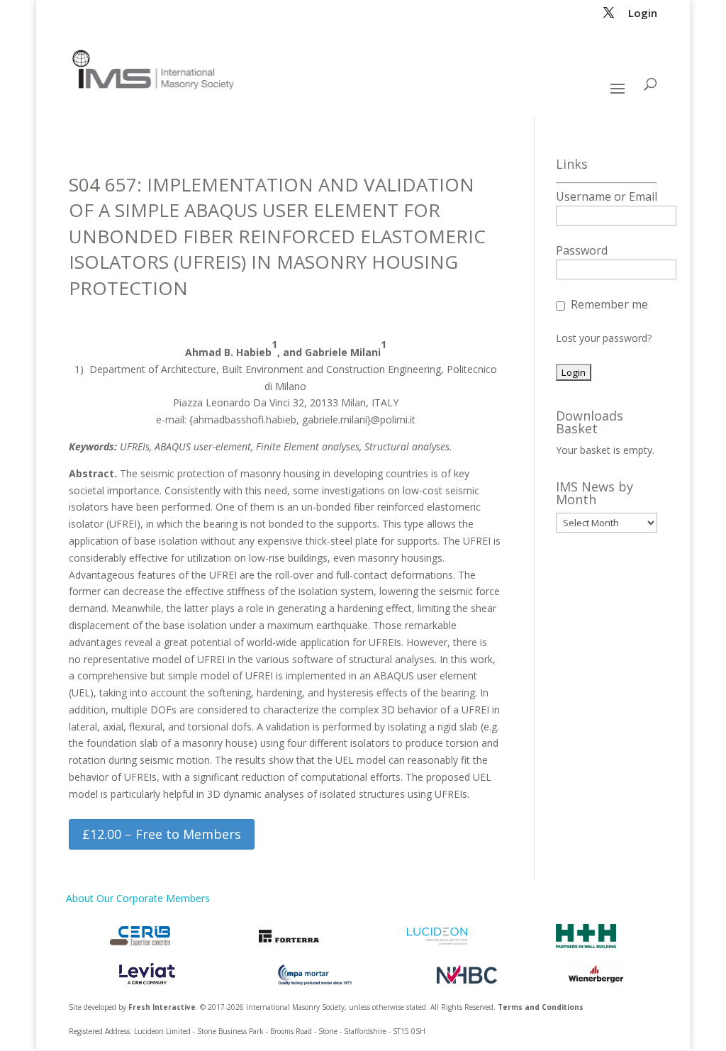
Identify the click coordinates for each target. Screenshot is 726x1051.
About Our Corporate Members (138, 898)
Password (582, 250)
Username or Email (606, 196)
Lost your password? (604, 338)
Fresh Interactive (162, 1007)
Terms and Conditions (540, 1007)
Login (642, 14)
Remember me (609, 304)
